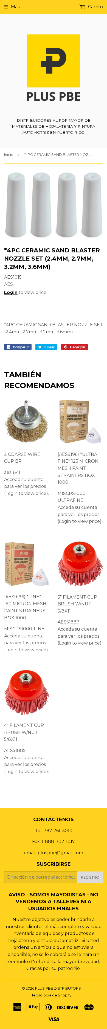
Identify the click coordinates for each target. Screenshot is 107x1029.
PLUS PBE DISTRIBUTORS (58, 988)
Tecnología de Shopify (51, 995)
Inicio (8, 154)
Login (11, 292)
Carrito (95, 6)
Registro (90, 877)
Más (15, 6)
